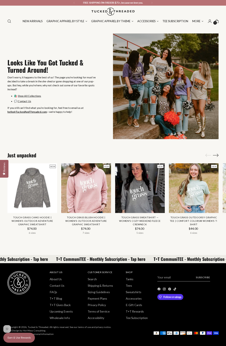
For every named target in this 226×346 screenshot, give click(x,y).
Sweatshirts (133, 292)
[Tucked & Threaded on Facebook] (159, 289)
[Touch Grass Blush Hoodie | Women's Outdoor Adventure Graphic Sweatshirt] (86, 188)
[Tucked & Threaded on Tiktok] (175, 289)
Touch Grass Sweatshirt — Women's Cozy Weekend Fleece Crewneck (140, 221)
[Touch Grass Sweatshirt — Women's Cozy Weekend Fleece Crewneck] (140, 188)
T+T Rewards (135, 311)
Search (92, 279)
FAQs (53, 292)
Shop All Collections (29, 95)
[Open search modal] (9, 21)
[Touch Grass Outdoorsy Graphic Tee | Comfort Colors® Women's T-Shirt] (194, 188)
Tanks (130, 279)
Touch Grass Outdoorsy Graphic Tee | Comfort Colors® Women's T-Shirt (194, 221)
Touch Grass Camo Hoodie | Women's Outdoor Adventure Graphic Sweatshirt (32, 221)
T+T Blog (56, 298)
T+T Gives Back (60, 305)
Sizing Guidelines (99, 292)
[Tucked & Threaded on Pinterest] (170, 289)
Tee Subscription (137, 318)
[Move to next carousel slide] (216, 155)
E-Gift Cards (134, 305)
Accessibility (96, 318)
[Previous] (74, 3)
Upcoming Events (61, 311)
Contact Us (24, 101)
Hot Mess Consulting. (34, 330)
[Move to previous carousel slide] (208, 155)
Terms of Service (99, 311)
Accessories (134, 298)
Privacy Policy (97, 305)
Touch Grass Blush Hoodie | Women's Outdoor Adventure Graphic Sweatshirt (86, 221)
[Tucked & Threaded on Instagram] (165, 289)
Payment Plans (97, 298)
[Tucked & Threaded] (113, 12)
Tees (129, 285)
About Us (56, 279)
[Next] (152, 3)
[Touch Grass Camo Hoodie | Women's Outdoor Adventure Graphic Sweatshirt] (32, 188)
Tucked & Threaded (38, 327)
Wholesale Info (60, 318)
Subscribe (203, 277)
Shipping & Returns (100, 285)
